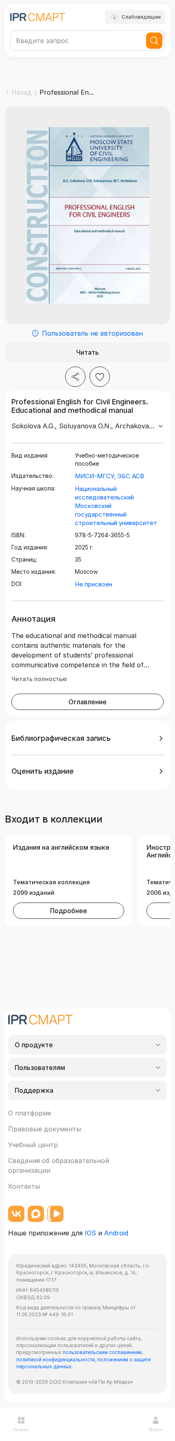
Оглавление (87, 702)
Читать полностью (39, 678)
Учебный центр (33, 1145)
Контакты (24, 1186)
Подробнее (68, 911)
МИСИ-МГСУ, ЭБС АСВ (109, 476)
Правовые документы (44, 1129)
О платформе (29, 1113)
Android (116, 1233)
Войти (155, 1429)
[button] (87, 738)
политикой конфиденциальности (55, 1359)
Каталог (21, 1429)
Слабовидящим (141, 17)
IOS (90, 1233)
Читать (87, 352)
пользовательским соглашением (102, 1352)
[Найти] (154, 41)
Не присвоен (93, 584)
